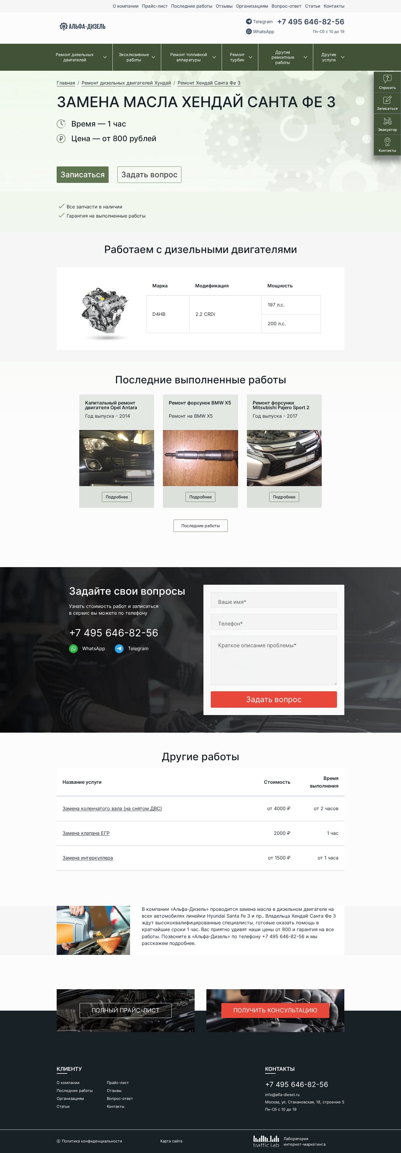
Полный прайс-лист (126, 1010)
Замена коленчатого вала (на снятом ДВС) (112, 808)
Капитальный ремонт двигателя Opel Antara (111, 405)
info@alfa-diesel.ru (282, 1094)
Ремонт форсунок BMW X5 (200, 403)
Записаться (82, 174)
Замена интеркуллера (88, 858)
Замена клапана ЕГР (86, 833)
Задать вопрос (149, 174)
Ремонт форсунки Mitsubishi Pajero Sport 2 (281, 405)
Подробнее (117, 496)
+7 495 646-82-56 (310, 22)
